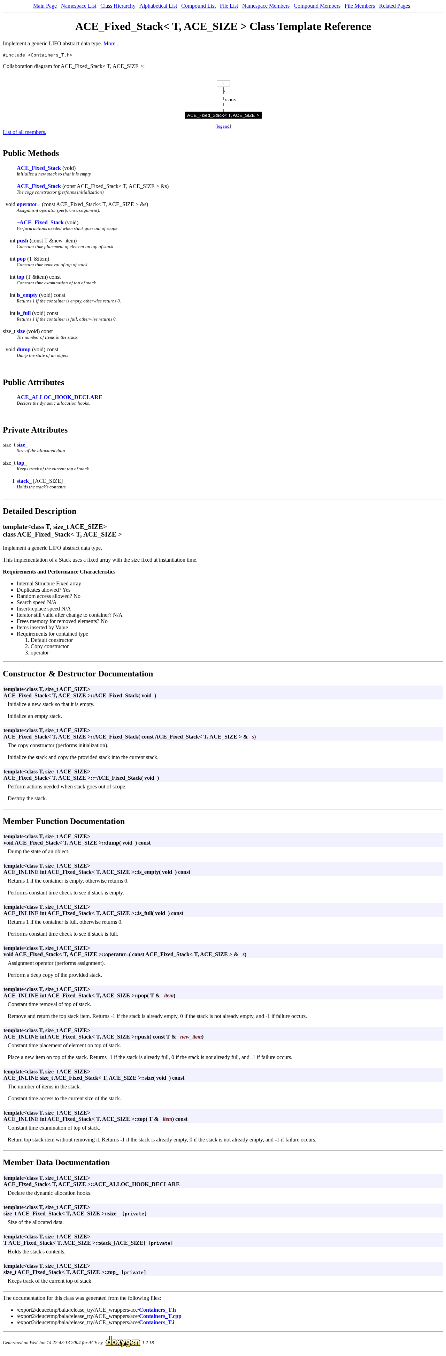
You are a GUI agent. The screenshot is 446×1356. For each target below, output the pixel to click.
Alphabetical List (158, 6)
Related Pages (394, 6)
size (21, 331)
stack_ (24, 481)
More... (111, 43)
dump (24, 349)
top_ (22, 463)
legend (223, 126)
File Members (360, 6)
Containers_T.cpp (160, 1316)
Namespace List (78, 6)
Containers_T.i (156, 1322)
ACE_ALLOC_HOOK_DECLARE (59, 397)
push (22, 241)
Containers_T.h (157, 1310)
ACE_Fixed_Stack (39, 168)
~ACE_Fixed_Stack (40, 222)
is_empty (27, 295)
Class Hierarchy (118, 6)
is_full (24, 313)
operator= (28, 204)
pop (21, 259)
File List (229, 6)
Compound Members (317, 6)
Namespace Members (266, 6)
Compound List (198, 6)
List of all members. (24, 132)
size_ (22, 445)
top (20, 277)
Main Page (45, 6)
